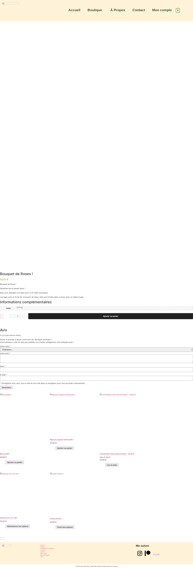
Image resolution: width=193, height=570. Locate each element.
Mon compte (162, 10)
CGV (41, 556)
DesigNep (115, 566)
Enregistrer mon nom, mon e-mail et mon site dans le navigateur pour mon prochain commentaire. (43, 383)
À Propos (117, 10)
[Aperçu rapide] (4, 462)
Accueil (74, 10)
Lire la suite (112, 465)
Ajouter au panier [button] (14, 462)
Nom (2, 366)
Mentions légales (44, 555)
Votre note (5, 346)
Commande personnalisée (47, 548)
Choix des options (65, 527)
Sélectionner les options (17, 526)
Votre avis (5, 353)
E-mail (3, 375)
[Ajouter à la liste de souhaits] (1, 316)
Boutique (95, 10)
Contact (138, 10)
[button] (95, 10)
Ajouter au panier (110, 316)
